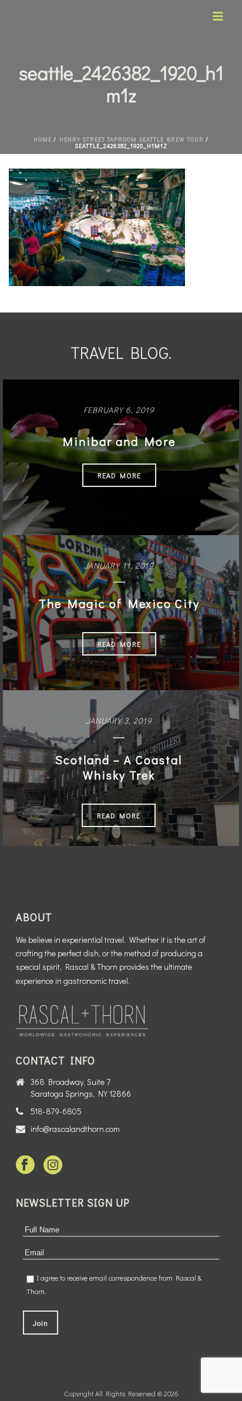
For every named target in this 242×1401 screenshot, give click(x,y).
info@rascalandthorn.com (75, 1129)
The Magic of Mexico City (119, 603)
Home (42, 139)
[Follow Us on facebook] (25, 1165)
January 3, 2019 (119, 720)
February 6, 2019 (118, 409)
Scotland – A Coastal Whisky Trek (118, 767)
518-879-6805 (56, 1111)
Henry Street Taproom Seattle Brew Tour (131, 139)
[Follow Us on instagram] (52, 1165)
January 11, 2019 (119, 565)
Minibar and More (119, 441)
